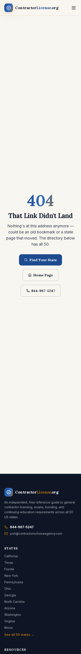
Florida (9, 569)
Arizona (9, 608)
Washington (12, 614)
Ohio (7, 588)
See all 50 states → (19, 634)
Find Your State (43, 260)
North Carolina (14, 601)
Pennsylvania (13, 582)
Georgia (10, 595)
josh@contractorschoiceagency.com (36, 533)
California (11, 556)
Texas (8, 562)
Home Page (43, 275)
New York (11, 575)
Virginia (9, 621)
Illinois (8, 627)
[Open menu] (73, 8)
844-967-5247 (43, 290)
